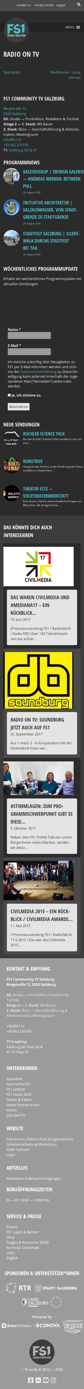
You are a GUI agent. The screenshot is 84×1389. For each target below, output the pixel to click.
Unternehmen (21, 1068)
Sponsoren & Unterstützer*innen (42, 1273)
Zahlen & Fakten (19, 1099)
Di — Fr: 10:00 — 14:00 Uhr (28, 1200)
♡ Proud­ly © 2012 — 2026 (42, 1369)
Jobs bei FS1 (16, 1115)
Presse (11, 1226)
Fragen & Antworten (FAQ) (27, 1242)
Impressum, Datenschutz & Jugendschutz (39, 1139)
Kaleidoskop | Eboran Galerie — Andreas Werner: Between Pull (53, 178)
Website (14, 1128)
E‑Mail (14, 345)
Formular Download (22, 1247)
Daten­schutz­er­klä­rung (38, 371)
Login (10, 1154)
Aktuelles (17, 1167)
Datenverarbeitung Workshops (31, 1144)
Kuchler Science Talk (44, 433)
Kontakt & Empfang (28, 968)
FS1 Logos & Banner (22, 1232)
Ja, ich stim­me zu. (26, 395)
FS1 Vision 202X (18, 1094)
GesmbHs (14, 1079)
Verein (11, 1110)
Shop (10, 1237)
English (60, 5)
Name (14, 329)
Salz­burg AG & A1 (23, 150)
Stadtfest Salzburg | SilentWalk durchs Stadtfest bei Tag (51, 240)
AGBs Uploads (18, 1149)
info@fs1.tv (24, 5)
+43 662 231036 (43, 5)
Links (10, 1252)
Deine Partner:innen (22, 1104)
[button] (69, 27)
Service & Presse (23, 1216)
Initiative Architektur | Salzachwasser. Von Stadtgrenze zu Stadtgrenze (50, 209)
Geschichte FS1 (18, 1084)
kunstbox (32, 461)
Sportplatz (11, 72)
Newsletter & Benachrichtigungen (33, 1178)
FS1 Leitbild (15, 1089)
